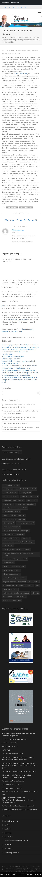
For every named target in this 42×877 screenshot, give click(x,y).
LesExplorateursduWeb (24, 585)
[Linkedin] (13, 7)
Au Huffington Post (11, 821)
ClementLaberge (18, 230)
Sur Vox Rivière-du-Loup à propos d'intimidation (18, 806)
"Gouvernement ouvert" (25, 523)
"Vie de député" (8, 563)
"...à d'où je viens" (29, 489)
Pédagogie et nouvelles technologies (16, 593)
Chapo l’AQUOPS (22, 423)
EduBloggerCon (8, 585)
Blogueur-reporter (9, 582)
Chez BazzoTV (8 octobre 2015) (12, 754)
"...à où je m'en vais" (31, 50)
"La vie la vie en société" (9, 54)
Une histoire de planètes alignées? (13, 356)
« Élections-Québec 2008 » (12, 601)
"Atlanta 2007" (32, 500)
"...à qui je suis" (25, 493)
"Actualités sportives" (10, 496)
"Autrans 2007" (8, 504)
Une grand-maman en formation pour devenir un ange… (20, 347)
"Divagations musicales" (11, 512)
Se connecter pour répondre (22, 242)
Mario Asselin (8, 405)
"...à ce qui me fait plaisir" (12, 489)
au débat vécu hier (20, 74)
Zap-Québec (7, 597)
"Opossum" (26, 538)
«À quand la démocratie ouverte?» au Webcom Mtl (19, 809)
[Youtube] (25, 7)
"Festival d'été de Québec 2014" (14, 519)
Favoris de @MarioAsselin (11, 474)
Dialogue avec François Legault (13, 781)
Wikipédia (35, 593)
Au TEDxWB (6, 750)
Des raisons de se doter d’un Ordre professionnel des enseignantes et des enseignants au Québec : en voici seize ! (19, 379)
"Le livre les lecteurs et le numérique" (16, 531)
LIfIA (37, 585)
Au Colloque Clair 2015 (9, 743)
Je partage (8, 833)
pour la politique (16, 331)
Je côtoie (7, 829)
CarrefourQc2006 (24, 582)
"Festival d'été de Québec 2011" (14, 515)
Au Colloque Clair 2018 (9, 746)
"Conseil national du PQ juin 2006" (15, 508)
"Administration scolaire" (29, 496)
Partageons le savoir (10, 589)
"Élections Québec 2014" (11, 574)
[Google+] (17, 7)
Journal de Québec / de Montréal (16, 841)
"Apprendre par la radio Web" (13, 500)
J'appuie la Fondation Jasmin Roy (13, 798)
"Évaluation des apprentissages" (14, 578)
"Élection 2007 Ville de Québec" (14, 566)
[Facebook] (9, 7)
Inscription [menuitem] (15, 3)
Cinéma (35, 582)
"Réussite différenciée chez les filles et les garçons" (18, 554)
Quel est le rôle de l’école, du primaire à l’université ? (19, 349)
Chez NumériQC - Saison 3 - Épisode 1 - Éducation (19, 771)
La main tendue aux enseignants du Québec (16, 375)
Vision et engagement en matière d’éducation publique (20, 345)
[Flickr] (21, 7)
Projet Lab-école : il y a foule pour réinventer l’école (18, 361)
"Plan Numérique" (27, 542)
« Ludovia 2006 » (20, 597)
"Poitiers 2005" (8, 546)
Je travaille (5, 306)
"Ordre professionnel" (11, 542)
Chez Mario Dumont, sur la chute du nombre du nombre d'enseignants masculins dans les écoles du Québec (20, 765)
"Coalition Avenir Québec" (25, 504)
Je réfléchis (21, 50)
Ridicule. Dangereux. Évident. (11, 359)
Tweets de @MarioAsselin (11, 463)
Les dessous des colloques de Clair (14, 739)
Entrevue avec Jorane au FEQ (12, 788)
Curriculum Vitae (7, 354)
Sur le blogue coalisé (12, 853)
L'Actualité (8, 845)
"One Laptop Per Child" (11, 538)
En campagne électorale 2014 (12, 784)
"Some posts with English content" (15, 559)
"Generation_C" (8, 523)
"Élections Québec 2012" (11, 570)
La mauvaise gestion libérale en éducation (15, 352)
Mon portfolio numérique (10, 363)
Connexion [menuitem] (5, 3)
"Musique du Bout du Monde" (13, 534)
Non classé (8, 849)
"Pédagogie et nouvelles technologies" (16, 549)
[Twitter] (5, 7)
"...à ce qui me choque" (11, 485)
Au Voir (7, 825)
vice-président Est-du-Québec (18, 320)
